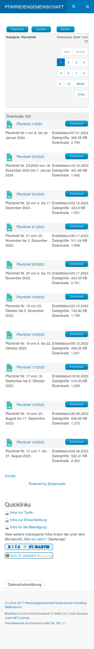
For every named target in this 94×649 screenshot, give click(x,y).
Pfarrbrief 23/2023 (30, 156)
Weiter (80, 83)
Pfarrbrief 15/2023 (30, 442)
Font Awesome (14, 623)
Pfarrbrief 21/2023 (30, 226)
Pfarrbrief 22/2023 (30, 194)
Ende (81, 94)
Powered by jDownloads (47, 483)
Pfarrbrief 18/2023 (30, 334)
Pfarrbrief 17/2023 (30, 367)
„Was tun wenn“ (35, 539)
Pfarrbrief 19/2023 (30, 296)
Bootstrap (11, 613)
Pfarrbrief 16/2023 (30, 404)
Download (76, 123)
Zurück (10, 475)
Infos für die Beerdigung (28, 526)
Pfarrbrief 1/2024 (29, 123)
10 (68, 83)
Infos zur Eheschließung (28, 519)
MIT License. (21, 618)
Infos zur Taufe (21, 512)
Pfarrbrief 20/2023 (30, 264)
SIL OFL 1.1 (58, 623)
